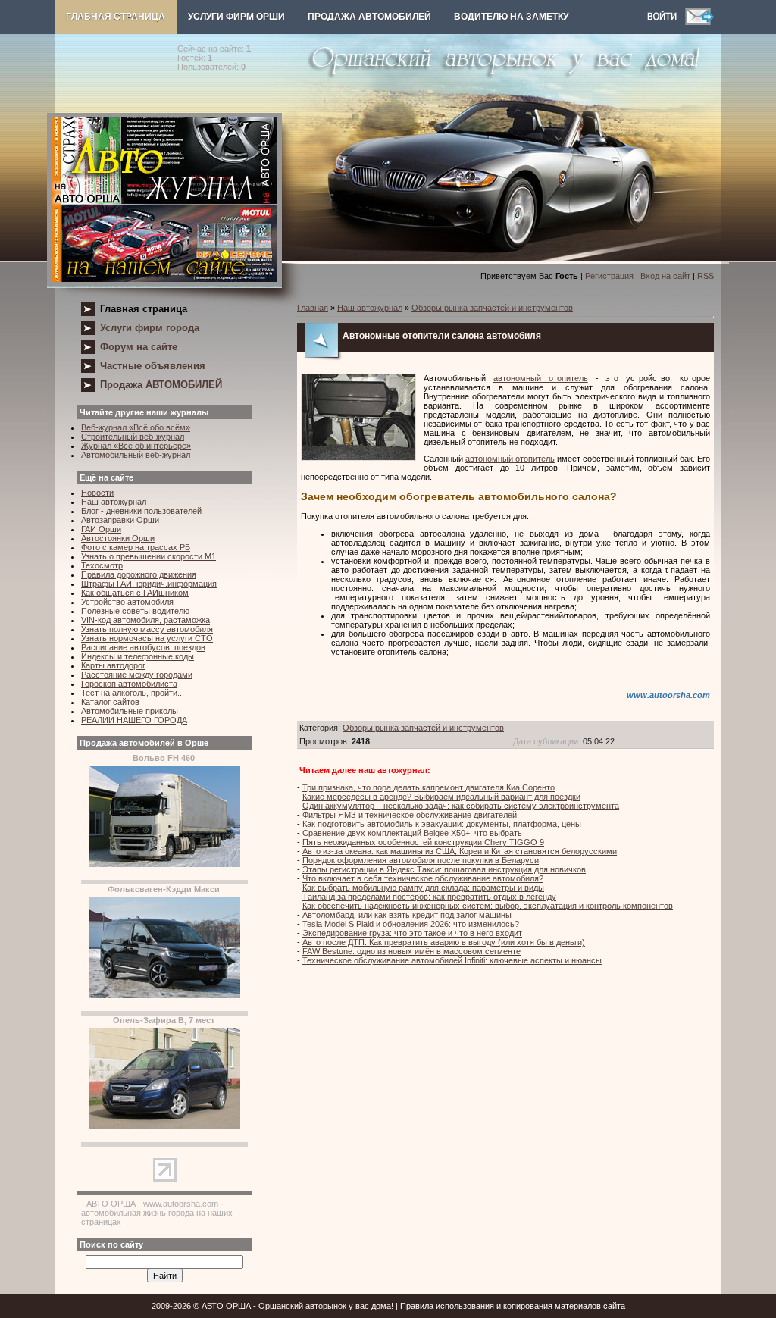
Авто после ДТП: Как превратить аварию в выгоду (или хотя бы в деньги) (443, 942)
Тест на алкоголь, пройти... (132, 692)
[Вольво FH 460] (164, 864)
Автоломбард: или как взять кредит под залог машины (407, 914)
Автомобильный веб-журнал (135, 454)
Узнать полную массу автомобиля (147, 629)
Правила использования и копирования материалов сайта (512, 1305)
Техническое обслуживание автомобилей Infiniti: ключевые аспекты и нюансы (452, 960)
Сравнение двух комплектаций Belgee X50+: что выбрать (412, 832)
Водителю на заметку (511, 16)
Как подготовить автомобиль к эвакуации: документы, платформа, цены (441, 823)
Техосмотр (102, 565)
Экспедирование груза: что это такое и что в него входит (412, 933)
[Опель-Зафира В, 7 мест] (164, 1126)
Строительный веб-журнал (132, 436)
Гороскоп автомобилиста (129, 683)
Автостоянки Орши (118, 538)
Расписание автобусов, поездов (143, 647)
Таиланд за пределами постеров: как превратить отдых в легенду (429, 896)
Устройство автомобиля (127, 601)
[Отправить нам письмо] (699, 22)
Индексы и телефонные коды (137, 656)
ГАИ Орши (101, 529)
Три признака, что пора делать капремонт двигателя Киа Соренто (428, 787)
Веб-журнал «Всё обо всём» (135, 427)
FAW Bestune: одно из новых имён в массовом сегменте (411, 951)
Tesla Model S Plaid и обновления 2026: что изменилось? (410, 923)
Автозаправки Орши (120, 519)
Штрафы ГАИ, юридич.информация (149, 583)
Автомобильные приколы (129, 710)
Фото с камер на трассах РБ (135, 547)
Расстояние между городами (136, 674)
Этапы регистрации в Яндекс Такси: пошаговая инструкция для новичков (444, 869)
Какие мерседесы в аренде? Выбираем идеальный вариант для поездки (441, 796)
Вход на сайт (665, 275)
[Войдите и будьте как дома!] (666, 22)
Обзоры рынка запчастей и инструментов (492, 307)
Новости (97, 492)
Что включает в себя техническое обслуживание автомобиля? (422, 878)
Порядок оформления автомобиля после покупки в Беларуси (420, 860)
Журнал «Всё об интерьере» (136, 445)
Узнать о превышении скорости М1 (148, 556)
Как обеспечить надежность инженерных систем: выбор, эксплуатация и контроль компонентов (487, 905)
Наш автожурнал (113, 501)
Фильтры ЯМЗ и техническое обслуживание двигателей (409, 814)
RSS (705, 275)
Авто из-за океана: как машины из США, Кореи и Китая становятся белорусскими (459, 851)
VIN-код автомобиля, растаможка (145, 620)
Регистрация (609, 275)
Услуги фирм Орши (236, 16)
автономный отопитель (540, 378)
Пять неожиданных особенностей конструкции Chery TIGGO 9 (423, 842)
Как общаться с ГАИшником (135, 592)
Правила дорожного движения (138, 574)
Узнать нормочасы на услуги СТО (147, 638)
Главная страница (115, 16)
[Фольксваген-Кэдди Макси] (164, 995)
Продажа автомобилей (369, 16)
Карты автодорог (113, 665)
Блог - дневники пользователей (141, 510)
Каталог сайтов (110, 701)
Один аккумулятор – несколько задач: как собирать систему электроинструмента (460, 805)
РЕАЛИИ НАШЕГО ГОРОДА (134, 720)
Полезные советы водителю (135, 610)
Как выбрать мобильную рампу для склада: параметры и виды (423, 887)
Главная (312, 307)
